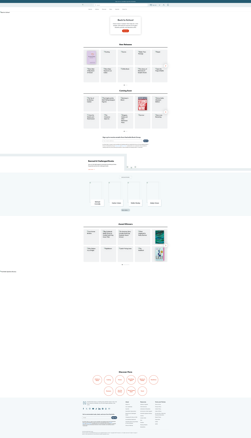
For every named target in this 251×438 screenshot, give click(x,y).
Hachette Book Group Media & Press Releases (132, 422)
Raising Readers (143, 424)
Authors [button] (97, 9)
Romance (108, 391)
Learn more (90, 169)
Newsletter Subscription (131, 411)
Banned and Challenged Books (131, 414)
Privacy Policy (158, 406)
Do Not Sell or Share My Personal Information (160, 414)
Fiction (120, 379)
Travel (142, 391)
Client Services (143, 406)
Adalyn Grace (154, 203)
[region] (125, 66)
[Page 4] (126, 264)
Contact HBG (143, 418)
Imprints (117, 9)
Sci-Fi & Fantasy (120, 391)
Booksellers (142, 427)
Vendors (142, 422)
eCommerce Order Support (146, 411)
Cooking (108, 379)
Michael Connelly (97, 203)
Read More (125, 31)
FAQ (141, 420)
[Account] (164, 5)
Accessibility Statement (131, 419)
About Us (128, 404)
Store (110, 9)
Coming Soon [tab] (125, 90)
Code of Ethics (158, 411)
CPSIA (156, 421)
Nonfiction (153, 379)
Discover (104, 9)
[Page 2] (125, 85)
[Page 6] (128, 264)
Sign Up (146, 140)
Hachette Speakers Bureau (146, 413)
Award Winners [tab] (125, 224)
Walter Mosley (135, 203)
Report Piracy (158, 417)
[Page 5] (127, 264)
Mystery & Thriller (142, 379)
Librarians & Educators (145, 409)
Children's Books (97, 379)
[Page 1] (124, 85)
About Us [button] (124, 9)
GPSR (156, 424)
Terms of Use (158, 404)
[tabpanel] (125, 68)
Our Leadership (129, 406)
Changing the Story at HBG (131, 417)
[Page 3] (126, 85)
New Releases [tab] (125, 44)
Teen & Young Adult (131, 391)
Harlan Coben (116, 203)
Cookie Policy (158, 409)
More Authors (125, 210)
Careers (142, 415)
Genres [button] (90, 9)
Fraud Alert (157, 419)
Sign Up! (154, 5)
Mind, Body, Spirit (131, 379)
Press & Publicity (129, 425)
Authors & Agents (144, 404)
